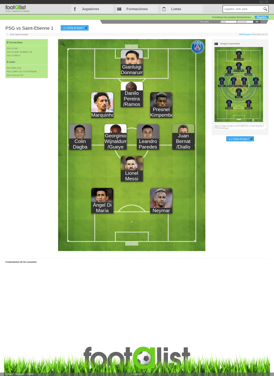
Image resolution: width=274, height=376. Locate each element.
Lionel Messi (131, 175)
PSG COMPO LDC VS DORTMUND (22, 72)
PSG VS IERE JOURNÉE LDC (19, 52)
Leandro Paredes (148, 144)
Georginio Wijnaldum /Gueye (115, 141)
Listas (176, 9)
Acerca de (20, 374)
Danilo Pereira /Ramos (131, 98)
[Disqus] (105, 301)
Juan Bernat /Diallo (183, 141)
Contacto (9, 374)
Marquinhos (102, 115)
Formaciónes (137, 9)
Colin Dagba (80, 144)
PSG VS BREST (14, 56)
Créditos (30, 374)
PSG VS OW (12, 48)
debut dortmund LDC (15, 75)
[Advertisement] (26, 125)
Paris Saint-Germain (19, 34)
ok (257, 22)
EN (261, 2)
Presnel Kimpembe (161, 112)
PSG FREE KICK (14, 68)
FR (266, 2)
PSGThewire (245, 34)
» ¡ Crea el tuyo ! (74, 27)
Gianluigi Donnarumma (132, 69)
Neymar (161, 210)
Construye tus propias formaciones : (239, 17)
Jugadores (90, 9)
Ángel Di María (102, 207)
